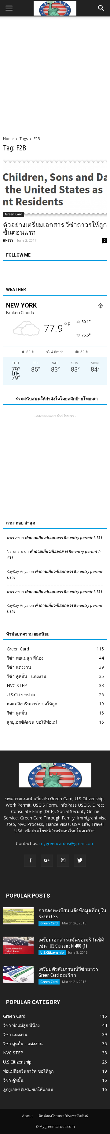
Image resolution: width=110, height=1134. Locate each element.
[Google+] (47, 861)
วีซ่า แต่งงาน (19, 667)
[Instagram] (63, 861)
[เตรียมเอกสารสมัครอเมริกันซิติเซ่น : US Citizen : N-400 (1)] (18, 945)
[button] (101, 8)
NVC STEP (17, 685)
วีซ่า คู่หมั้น (17, 713)
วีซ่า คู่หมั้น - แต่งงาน (26, 676)
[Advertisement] (55, 74)
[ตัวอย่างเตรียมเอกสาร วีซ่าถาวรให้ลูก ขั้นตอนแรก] (55, 188)
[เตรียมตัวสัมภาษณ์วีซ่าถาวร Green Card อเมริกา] (18, 974)
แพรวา (8, 240)
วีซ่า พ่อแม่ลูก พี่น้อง (25, 658)
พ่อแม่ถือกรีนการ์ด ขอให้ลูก (32, 704)
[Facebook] (30, 861)
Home (8, 138)
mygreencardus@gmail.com (66, 843)
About (27, 1115)
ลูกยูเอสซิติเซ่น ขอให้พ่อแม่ (32, 722)
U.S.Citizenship (21, 694)
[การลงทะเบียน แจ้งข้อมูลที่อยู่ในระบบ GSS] (18, 915)
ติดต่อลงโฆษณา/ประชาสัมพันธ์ (63, 1115)
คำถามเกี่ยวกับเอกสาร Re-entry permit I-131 (63, 537)
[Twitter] (80, 861)
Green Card (13, 214)
